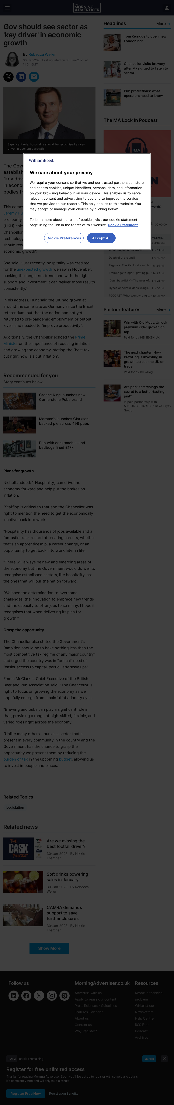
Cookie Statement (123, 225)
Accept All (101, 238)
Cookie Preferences (63, 238)
